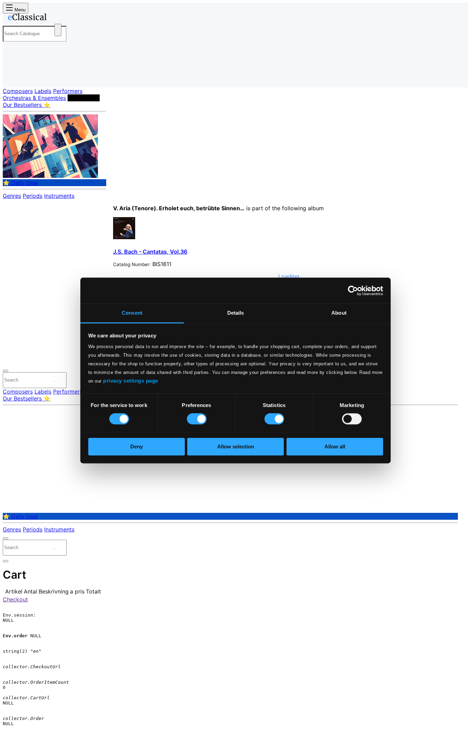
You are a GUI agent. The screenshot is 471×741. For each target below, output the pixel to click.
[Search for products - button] (57, 30)
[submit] (55, 381)
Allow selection (235, 446)
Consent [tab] (132, 313)
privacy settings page (130, 381)
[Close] (5, 371)
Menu (19, 9)
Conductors (84, 97)
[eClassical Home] (58, 18)
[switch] (197, 419)
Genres (12, 195)
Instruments (59, 195)
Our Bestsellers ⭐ (26, 104)
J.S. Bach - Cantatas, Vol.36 (150, 251)
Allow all (334, 446)
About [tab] (339, 313)
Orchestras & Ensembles (34, 97)
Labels (42, 91)
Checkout (15, 599)
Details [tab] (235, 313)
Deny (136, 446)
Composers (18, 91)
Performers (67, 91)
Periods (32, 195)
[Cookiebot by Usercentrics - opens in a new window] (353, 290)
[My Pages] (15, 76)
